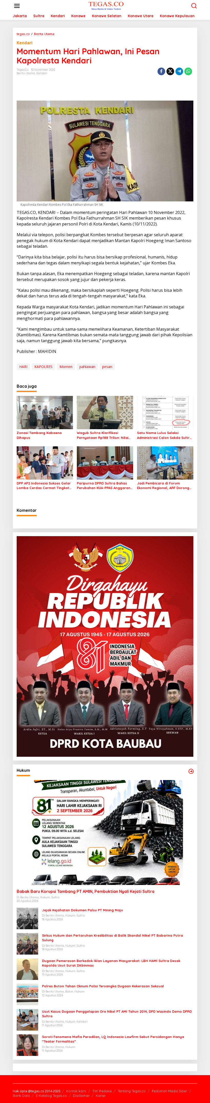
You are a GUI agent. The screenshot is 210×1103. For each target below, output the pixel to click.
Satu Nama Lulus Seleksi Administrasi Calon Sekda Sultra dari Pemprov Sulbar (164, 435)
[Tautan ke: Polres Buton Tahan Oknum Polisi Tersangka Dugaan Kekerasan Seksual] (27, 994)
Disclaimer (81, 1096)
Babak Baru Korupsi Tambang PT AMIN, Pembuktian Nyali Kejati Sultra (85, 891)
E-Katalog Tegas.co (51, 1096)
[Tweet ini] (170, 71)
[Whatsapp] (188, 71)
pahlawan (87, 366)
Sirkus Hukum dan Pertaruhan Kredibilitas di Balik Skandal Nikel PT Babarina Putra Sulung (112, 937)
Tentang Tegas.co (132, 1091)
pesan (107, 366)
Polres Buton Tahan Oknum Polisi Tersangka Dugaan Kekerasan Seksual (103, 986)
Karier (101, 1096)
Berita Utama (26, 73)
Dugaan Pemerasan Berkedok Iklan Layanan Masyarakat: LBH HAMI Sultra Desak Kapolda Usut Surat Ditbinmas (111, 963)
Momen (65, 366)
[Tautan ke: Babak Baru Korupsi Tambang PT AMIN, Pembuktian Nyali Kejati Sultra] (105, 832)
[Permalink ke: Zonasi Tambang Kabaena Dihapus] (45, 412)
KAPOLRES (43, 366)
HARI (23, 366)
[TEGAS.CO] (106, 5)
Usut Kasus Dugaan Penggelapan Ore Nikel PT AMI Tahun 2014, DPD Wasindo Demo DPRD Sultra (117, 1013)
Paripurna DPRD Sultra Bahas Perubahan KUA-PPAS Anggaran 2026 (103, 485)
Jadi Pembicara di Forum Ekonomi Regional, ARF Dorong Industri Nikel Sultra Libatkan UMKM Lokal (163, 485)
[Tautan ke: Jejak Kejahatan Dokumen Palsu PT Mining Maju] (27, 918)
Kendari (25, 43)
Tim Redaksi (102, 1091)
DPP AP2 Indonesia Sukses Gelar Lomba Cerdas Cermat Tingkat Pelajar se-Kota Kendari (44, 485)
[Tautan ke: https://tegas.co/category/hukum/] (191, 771)
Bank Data (21, 1096)
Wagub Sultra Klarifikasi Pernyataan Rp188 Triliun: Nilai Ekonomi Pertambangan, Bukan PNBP (103, 435)
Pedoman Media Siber (169, 1091)
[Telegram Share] (179, 71)
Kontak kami (76, 1091)
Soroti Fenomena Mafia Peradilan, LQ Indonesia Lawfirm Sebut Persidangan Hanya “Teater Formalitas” (113, 1039)
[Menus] (17, 6)
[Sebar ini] (161, 71)
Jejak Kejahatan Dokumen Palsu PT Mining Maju (82, 910)
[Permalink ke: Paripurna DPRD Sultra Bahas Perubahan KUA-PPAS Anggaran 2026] (105, 462)
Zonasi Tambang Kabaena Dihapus (39, 435)
